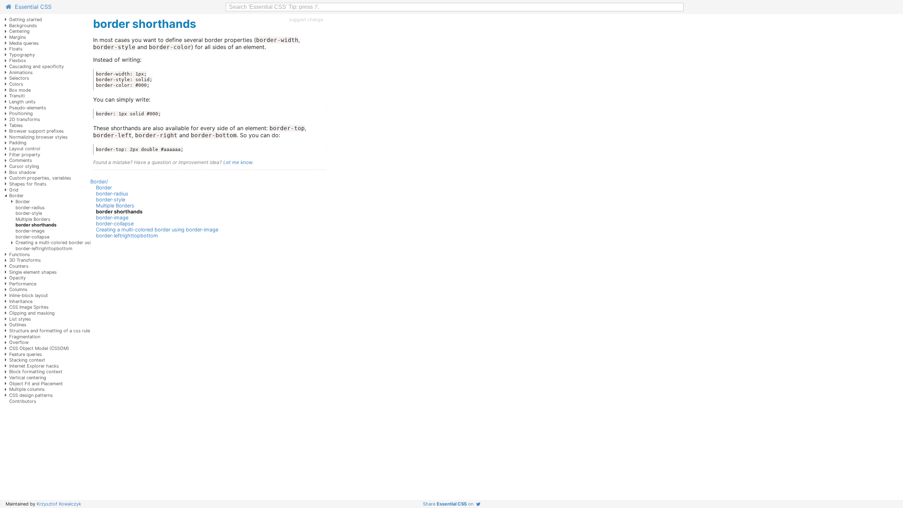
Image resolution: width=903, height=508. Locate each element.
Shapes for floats (28, 184)
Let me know (237, 162)
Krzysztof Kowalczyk (59, 504)
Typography (22, 55)
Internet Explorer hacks (34, 366)
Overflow (19, 342)
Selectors (19, 78)
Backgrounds (23, 25)
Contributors (22, 401)
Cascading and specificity (36, 66)
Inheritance (20, 301)
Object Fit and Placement (36, 383)
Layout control (24, 148)
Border (16, 195)
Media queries (24, 43)
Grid (13, 190)
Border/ (99, 182)
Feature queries (25, 354)
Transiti (17, 95)
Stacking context (27, 360)
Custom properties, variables (40, 178)
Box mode (20, 90)
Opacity (17, 277)
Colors (16, 84)
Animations (21, 72)
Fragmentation (24, 336)
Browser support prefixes (36, 131)
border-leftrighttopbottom (44, 248)
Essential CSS (31, 6)
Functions (19, 254)
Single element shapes (33, 272)
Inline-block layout (28, 295)
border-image (30, 231)
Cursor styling (24, 166)
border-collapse (32, 237)
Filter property (24, 154)
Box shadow (22, 172)
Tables (16, 125)
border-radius (30, 207)
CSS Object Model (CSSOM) (39, 348)
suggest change (306, 19)
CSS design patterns (31, 395)
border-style (29, 213)
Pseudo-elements (27, 107)
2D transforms (24, 119)
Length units (22, 101)
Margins (17, 37)
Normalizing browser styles (38, 137)
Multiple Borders (33, 219)
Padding (17, 142)
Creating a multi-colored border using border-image (71, 242)
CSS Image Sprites (29, 307)
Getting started (25, 19)
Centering (19, 31)
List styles (20, 319)
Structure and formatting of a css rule (49, 330)
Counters (19, 266)
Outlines (17, 324)
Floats (16, 49)
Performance (22, 283)
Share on (449, 504)
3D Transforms (25, 260)
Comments (20, 160)
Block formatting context (35, 371)
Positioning (21, 113)
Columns (18, 289)
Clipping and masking (32, 313)
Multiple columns (27, 389)
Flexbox (17, 60)
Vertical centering (27, 377)
